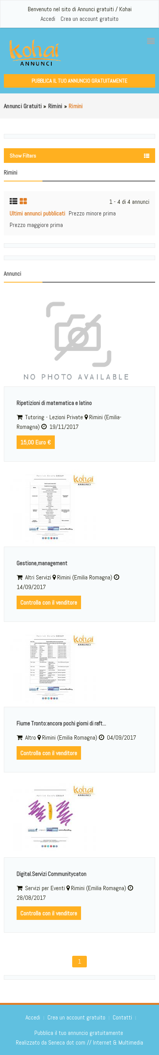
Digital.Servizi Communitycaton (51, 873)
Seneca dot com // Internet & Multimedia (95, 1042)
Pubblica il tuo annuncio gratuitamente (79, 80)
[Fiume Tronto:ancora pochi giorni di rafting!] (79, 668)
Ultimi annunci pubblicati (37, 213)
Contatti (123, 1017)
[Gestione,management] (79, 508)
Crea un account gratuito (89, 19)
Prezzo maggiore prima (36, 225)
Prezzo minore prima (92, 213)
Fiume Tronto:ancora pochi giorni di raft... (61, 723)
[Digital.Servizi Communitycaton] (79, 818)
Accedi (48, 19)
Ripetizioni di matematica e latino (54, 402)
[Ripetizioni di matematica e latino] (79, 339)
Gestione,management (42, 563)
